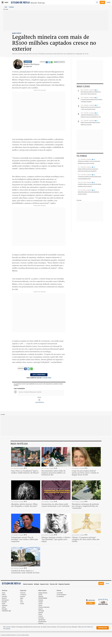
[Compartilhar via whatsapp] (52, 62)
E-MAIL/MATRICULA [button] (39, 402)
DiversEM (4, 602)
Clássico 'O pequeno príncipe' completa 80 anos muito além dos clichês (85, 539)
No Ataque (41, 618)
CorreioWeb (60, 593)
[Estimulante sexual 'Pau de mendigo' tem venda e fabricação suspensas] (25, 523)
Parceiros (22, 596)
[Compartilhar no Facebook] (47, 62)
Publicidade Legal (6, 611)
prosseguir (102, 628)
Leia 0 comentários (38, 375)
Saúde (3, 603)
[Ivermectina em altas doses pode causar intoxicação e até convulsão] (56, 490)
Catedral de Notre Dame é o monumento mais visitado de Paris (25, 572)
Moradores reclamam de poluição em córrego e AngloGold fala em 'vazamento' (85, 506)
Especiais (40, 596)
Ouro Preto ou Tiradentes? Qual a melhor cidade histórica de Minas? (25, 472)
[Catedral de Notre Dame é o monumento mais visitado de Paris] (25, 556)
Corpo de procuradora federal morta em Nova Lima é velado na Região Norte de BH (85, 473)
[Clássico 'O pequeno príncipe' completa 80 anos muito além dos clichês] (86, 523)
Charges (40, 602)
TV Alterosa (23, 594)
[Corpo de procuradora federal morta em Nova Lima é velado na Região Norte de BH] (86, 456)
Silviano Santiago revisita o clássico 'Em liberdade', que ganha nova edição (55, 539)
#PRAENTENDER (42, 598)
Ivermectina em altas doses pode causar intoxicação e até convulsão (55, 505)
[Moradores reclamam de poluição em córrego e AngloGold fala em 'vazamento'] (86, 490)
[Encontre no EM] (97, 2)
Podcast (40, 616)
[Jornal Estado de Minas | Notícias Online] (20, 2)
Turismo (40, 603)
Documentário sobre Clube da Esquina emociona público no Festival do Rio (53, 473)
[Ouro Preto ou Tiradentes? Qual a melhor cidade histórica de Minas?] (25, 456)
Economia (4, 596)
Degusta (40, 609)
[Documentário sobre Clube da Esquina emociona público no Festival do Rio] (56, 456)
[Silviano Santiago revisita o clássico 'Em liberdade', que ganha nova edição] (56, 523)
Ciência (40, 605)
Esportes (40, 612)
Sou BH (22, 603)
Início (6, 7)
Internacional (5, 600)
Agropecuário (41, 619)
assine (49, 378)
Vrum (21, 602)
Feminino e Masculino (43, 607)
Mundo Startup (38, 2)
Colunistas (11, 7)
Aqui (21, 600)
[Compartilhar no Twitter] (49, 62)
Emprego (40, 600)
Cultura (4, 607)
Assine (102, 2)
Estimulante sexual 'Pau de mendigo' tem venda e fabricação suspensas (24, 539)
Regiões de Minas (42, 593)
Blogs (21, 598)
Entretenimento (42, 621)
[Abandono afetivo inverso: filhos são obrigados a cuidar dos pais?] (25, 490)
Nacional (4, 598)
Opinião (40, 594)
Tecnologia (41, 611)
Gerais (3, 593)
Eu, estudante (60, 596)
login (44, 378)
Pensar (40, 614)
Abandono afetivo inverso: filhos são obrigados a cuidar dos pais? (24, 505)
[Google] (39, 400)
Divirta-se (40, 623)
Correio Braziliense (61, 594)
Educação (4, 609)
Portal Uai (22, 593)
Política (4, 594)
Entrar (108, 2)
